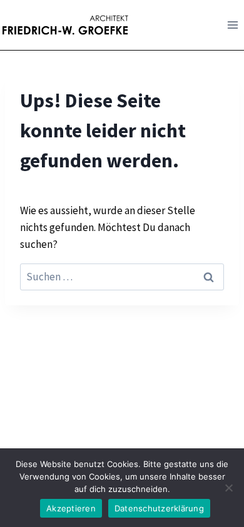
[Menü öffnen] (232, 24)
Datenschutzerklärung (159, 508)
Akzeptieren (71, 508)
